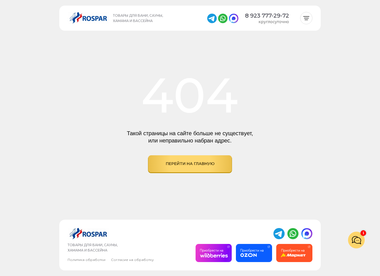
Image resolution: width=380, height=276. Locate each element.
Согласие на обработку (132, 260)
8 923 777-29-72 (267, 15)
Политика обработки (86, 260)
